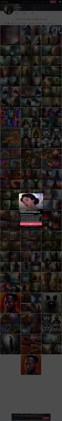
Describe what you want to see (26, 214)
